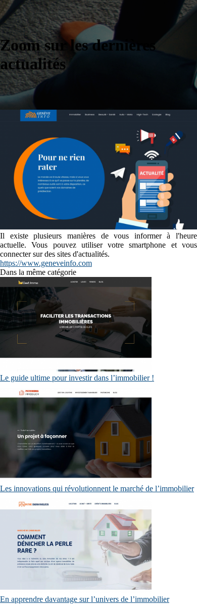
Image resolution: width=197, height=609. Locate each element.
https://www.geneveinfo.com (46, 263)
